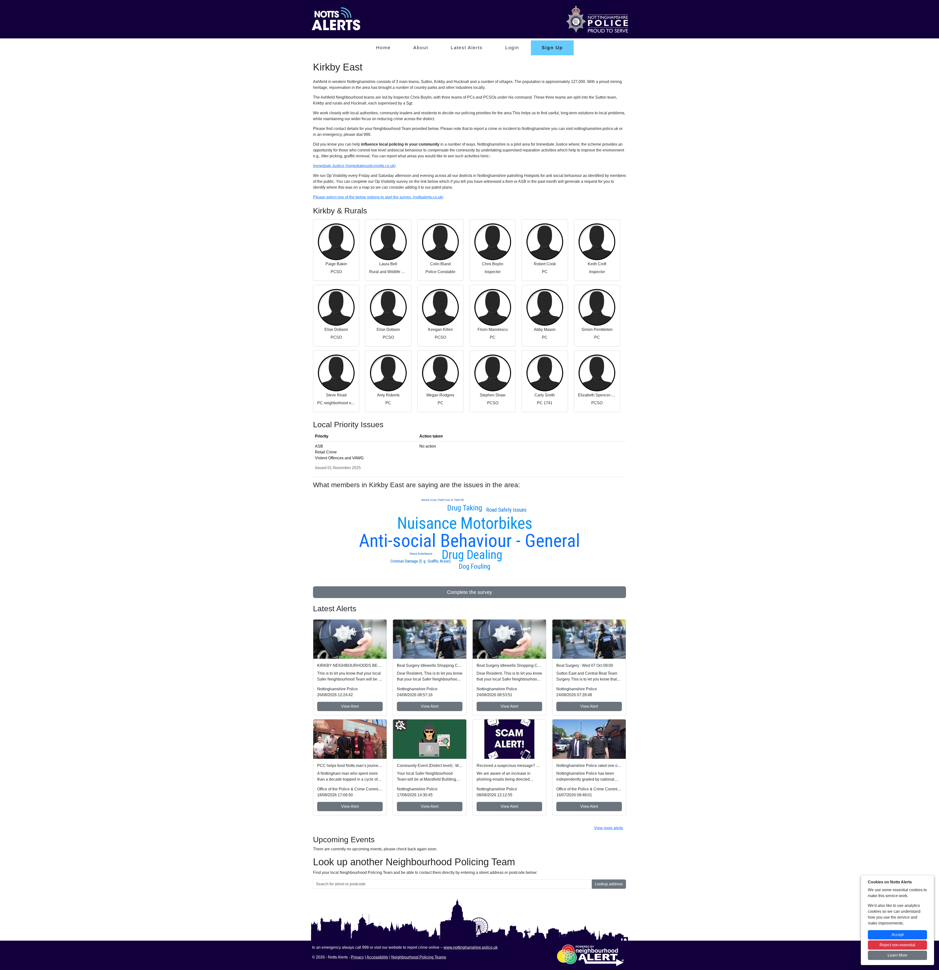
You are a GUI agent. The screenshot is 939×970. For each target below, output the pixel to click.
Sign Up (552, 47)
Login (512, 47)
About (420, 47)
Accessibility (377, 957)
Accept (898, 935)
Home (383, 47)
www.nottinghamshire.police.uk (471, 947)
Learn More (897, 955)
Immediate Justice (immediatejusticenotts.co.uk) (354, 166)
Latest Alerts (467, 47)
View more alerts (608, 828)
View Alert (350, 706)
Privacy (357, 957)
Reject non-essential (897, 945)
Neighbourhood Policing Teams (418, 957)
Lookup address (609, 884)
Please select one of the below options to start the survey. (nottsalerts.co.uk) (378, 197)
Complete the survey (469, 592)
